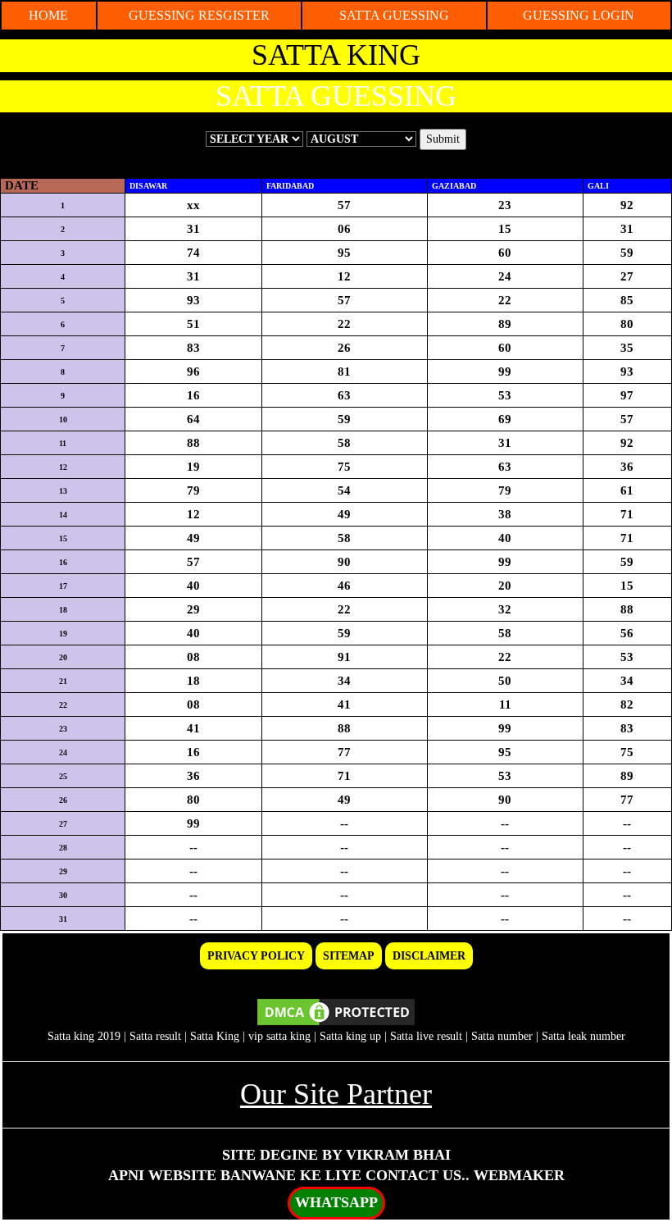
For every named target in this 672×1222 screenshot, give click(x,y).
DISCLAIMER (429, 956)
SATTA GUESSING (394, 15)
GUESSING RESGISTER (199, 15)
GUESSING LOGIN (578, 15)
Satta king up (352, 1036)
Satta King (214, 1036)
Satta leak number (583, 1036)
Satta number (502, 1036)
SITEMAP (349, 956)
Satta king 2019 (84, 1036)
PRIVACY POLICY (256, 956)
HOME (48, 15)
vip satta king (279, 1036)
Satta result (155, 1036)
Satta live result (426, 1036)
